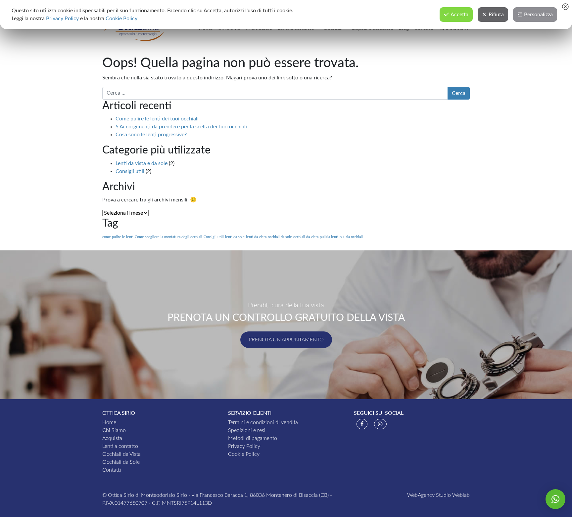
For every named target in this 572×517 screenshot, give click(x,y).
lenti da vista (256, 237)
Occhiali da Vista (121, 454)
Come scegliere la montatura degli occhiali (168, 237)
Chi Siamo (114, 430)
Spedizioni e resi (246, 430)
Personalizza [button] (538, 14)
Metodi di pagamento (252, 438)
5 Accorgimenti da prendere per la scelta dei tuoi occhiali (181, 126)
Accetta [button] (459, 14)
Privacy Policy (244, 446)
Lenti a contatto (120, 446)
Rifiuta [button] (496, 14)
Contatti (111, 470)
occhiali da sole (280, 237)
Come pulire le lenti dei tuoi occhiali (157, 118)
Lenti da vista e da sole (141, 163)
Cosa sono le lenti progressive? (151, 134)
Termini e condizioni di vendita (263, 422)
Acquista (112, 438)
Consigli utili (130, 171)
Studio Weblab (453, 495)
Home (109, 422)
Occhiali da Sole (121, 462)
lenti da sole (235, 237)
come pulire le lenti (117, 237)
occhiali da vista (305, 237)
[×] (555, 499)
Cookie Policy (244, 454)
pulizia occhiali (351, 237)
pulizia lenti (329, 237)
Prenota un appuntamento (286, 339)
